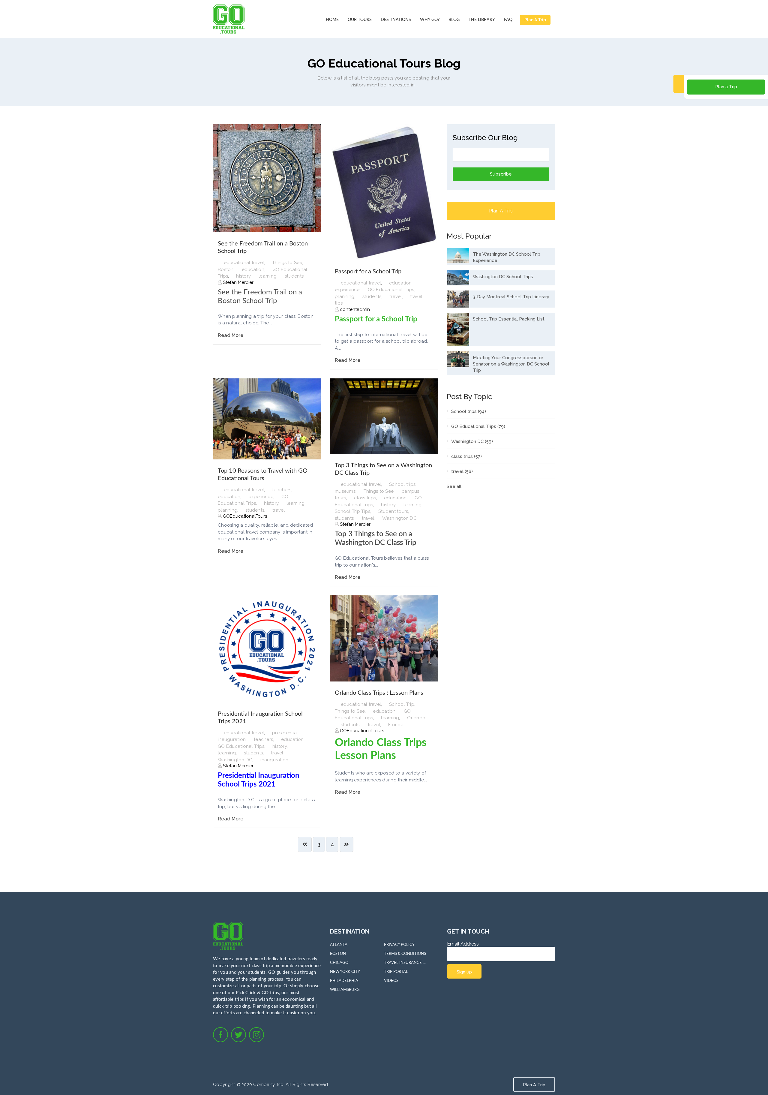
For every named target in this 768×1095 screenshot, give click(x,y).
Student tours (393, 511)
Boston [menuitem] (338, 954)
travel (395, 296)
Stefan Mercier (238, 282)
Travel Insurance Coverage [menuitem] (405, 963)
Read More (230, 335)
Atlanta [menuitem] (338, 945)
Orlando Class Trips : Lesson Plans (379, 693)
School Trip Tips (352, 511)
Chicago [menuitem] (339, 963)
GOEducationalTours (244, 516)
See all (454, 486)
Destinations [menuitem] (396, 20)
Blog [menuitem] (454, 20)
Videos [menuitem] (391, 981)
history (243, 276)
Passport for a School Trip (368, 272)
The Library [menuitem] (482, 20)
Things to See (287, 262)
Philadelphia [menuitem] (344, 981)
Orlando (416, 717)
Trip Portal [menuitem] (396, 972)
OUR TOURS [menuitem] (360, 20)
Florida (396, 724)
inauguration (274, 760)
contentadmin (354, 309)
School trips (402, 484)
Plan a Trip (726, 86)
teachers (281, 489)
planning (344, 296)
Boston (226, 269)
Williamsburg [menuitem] (345, 990)
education (253, 269)
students (294, 276)
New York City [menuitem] (345, 972)
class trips (365, 498)
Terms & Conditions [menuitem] (405, 954)
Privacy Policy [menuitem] (399, 945)
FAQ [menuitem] (508, 20)
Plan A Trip (535, 19)
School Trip (401, 704)
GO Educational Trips (391, 289)
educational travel (244, 262)
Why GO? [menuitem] (430, 20)
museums (345, 491)
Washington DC (399, 518)
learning (268, 276)
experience (347, 289)
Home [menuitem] (332, 20)
